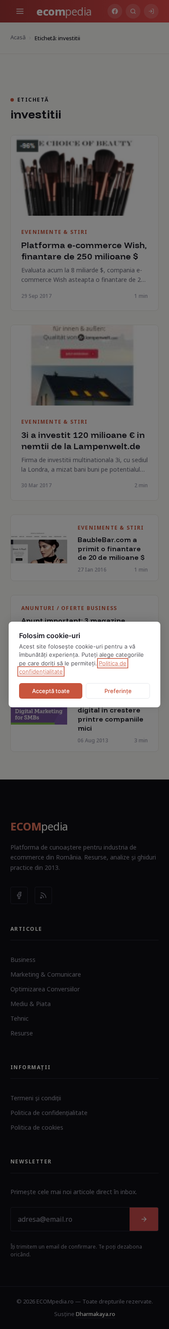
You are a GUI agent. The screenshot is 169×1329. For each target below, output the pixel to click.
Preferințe (118, 690)
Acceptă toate (51, 690)
